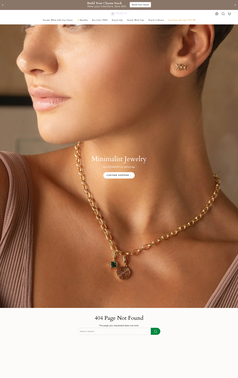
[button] (117, 20)
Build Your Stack (140, 4)
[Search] (155, 331)
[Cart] (229, 13)
